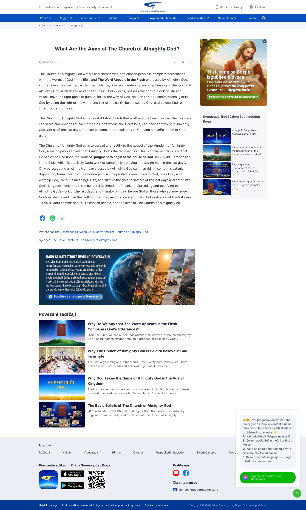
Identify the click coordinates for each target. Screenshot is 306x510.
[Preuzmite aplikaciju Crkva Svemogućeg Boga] (48, 479)
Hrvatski (259, 7)
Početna (45, 18)
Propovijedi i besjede (162, 18)
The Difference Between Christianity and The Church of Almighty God (101, 232)
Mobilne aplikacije (231, 7)
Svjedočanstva (195, 18)
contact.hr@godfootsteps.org (198, 489)
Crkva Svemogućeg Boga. (226, 505)
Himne (113, 18)
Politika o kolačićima (156, 505)
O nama (250, 18)
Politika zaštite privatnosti (77, 505)
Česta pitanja (75, 25)
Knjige (64, 18)
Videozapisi (88, 18)
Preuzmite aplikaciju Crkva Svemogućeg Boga (74, 465)
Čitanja (131, 18)
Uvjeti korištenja (48, 505)
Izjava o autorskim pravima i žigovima (118, 505)
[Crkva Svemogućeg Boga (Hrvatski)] (153, 7)
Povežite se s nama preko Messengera (266, 477)
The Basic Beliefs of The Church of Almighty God (85, 240)
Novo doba (225, 18)
